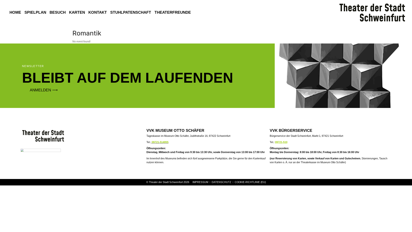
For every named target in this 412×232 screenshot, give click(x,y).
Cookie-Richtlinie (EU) (250, 182)
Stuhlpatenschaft (130, 12)
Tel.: (157, 142)
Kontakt (97, 12)
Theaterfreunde (172, 12)
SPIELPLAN (35, 12)
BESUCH (58, 12)
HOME (15, 12)
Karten (77, 12)
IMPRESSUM (200, 182)
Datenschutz (221, 182)
